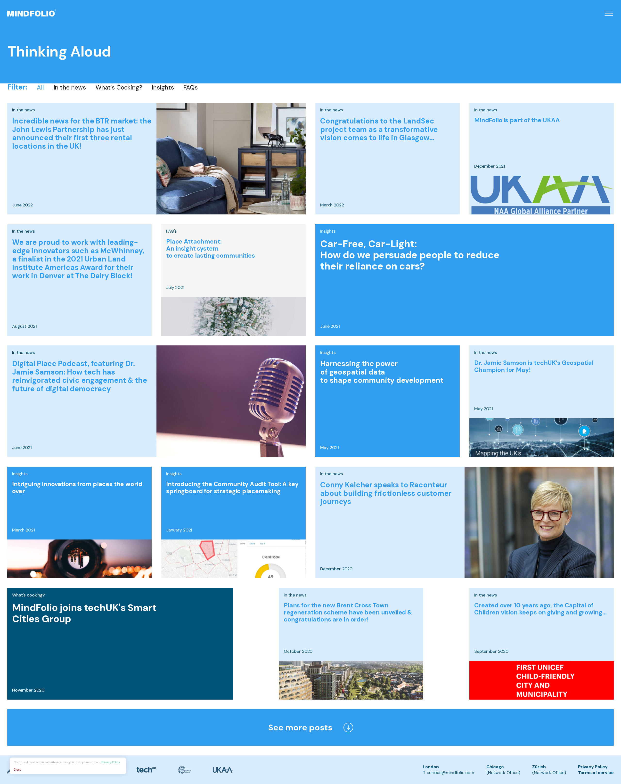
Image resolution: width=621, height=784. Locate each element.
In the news (70, 87)
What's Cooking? (119, 87)
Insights (163, 87)
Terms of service (596, 773)
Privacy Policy (593, 767)
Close (17, 769)
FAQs (190, 87)
